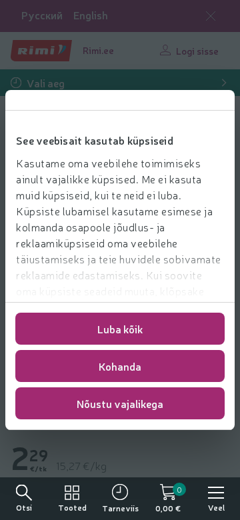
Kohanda (120, 366)
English (90, 15)
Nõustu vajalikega (120, 403)
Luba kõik (120, 328)
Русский (42, 15)
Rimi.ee (98, 50)
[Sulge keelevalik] (211, 16)
